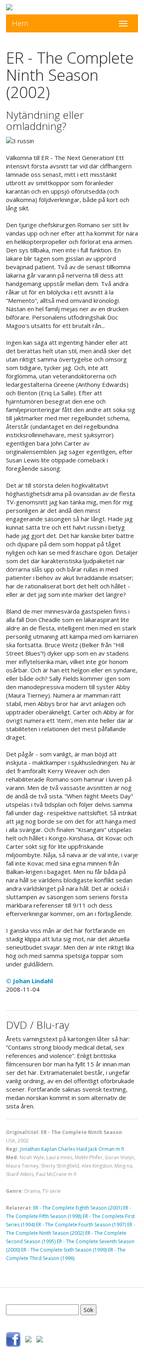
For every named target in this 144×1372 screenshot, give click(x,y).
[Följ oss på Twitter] (28, 1338)
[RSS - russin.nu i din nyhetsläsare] (39, 1338)
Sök (88, 1310)
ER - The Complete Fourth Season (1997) (81, 1224)
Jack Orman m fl (106, 1149)
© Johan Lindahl (29, 981)
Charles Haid (72, 1149)
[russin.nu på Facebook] (13, 1338)
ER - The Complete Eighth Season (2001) (77, 1207)
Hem (20, 23)
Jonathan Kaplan (38, 1149)
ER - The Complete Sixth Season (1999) (64, 1249)
